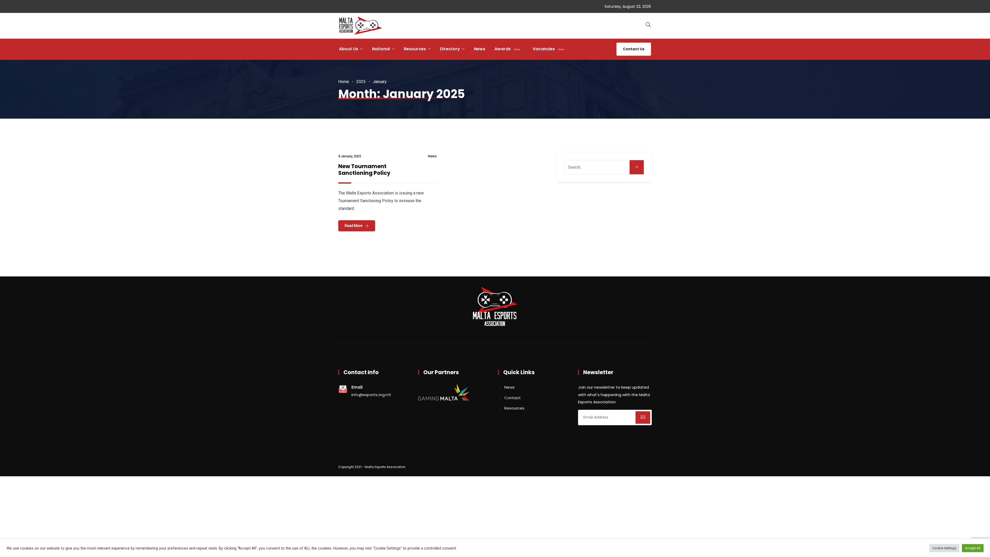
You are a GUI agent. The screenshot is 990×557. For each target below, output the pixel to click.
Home (343, 81)
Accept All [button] (972, 548)
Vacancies (548, 49)
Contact (512, 397)
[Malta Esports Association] (360, 26)
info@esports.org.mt (371, 394)
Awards (507, 49)
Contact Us (634, 49)
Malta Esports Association (385, 467)
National (381, 49)
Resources (415, 49)
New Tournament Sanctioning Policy (364, 169)
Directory (450, 49)
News (479, 49)
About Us (348, 49)
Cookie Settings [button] (944, 548)
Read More (353, 226)
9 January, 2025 (349, 156)
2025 (361, 81)
